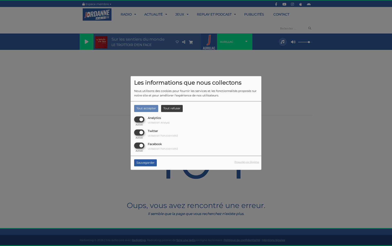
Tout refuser (171, 108)
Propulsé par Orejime (247, 162)
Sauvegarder (145, 163)
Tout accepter (146, 108)
